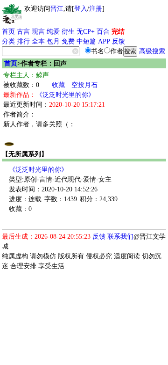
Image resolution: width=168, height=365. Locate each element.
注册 (95, 8)
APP (104, 41)
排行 (23, 41)
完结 (118, 31)
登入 (80, 8)
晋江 (56, 8)
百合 (103, 31)
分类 (8, 41)
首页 (8, 31)
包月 (53, 41)
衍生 (68, 31)
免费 (68, 41)
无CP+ (86, 31)
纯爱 (53, 31)
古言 (23, 31)
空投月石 (84, 84)
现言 (38, 31)
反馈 (118, 41)
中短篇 (86, 41)
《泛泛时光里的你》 (65, 94)
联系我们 (120, 236)
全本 (38, 41)
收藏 (58, 84)
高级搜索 (152, 51)
